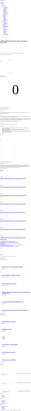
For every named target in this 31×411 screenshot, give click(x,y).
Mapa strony (3, 408)
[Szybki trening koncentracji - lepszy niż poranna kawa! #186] (4, 184)
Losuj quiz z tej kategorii (3, 168)
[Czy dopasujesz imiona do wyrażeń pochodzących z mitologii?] (5, 308)
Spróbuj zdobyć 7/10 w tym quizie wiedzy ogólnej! (12, 266)
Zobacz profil (2, 257)
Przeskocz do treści (2, 0)
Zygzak (3, 336)
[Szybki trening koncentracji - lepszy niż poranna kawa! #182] (4, 235)
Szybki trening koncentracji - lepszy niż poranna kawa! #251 (12, 212)
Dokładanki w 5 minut (6, 329)
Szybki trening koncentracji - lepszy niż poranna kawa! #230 (12, 195)
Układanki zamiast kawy (3, 76)
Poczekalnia (3, 5)
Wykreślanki (5, 27)
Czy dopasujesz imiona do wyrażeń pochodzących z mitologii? (15, 310)
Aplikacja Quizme (6, 34)
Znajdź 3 (5, 16)
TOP (2, 4)
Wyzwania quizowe (6, 12)
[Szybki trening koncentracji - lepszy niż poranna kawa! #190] (4, 201)
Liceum (4, 30)
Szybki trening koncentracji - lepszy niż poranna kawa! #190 (12, 203)
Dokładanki (5, 22)
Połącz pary (5, 24)
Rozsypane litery (6, 26)
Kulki (4, 19)
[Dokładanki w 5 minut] (5, 327)
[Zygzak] (5, 335)
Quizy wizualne (6, 8)
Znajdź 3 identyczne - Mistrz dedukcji (10, 344)
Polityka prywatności (4, 406)
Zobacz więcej (2, 313)
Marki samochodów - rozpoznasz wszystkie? (11, 275)
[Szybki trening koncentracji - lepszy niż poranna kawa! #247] (4, 226)
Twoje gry (8, 107)
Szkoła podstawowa (6, 29)
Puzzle (3, 21)
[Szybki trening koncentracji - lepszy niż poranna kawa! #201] (4, 218)
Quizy (3, 6)
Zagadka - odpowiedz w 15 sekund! (9, 283)
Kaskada (5, 18)
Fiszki (4, 13)
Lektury (3, 402)
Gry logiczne (3, 15)
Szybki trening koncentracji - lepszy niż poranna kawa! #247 (12, 229)
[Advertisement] (15, 58)
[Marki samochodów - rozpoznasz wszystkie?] (5, 273)
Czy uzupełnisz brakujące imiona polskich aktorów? (13, 301)
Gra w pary (5, 11)
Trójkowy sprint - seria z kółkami (9, 359)
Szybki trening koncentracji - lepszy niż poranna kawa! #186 (12, 187)
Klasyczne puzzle (6, 23)
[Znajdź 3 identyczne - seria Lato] (5, 350)
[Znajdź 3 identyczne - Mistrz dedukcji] (5, 342)
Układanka (1, 176)
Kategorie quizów (6, 14)
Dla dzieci (5, 28)
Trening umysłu (2, 163)
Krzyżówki (3, 25)
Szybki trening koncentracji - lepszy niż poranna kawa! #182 (12, 237)
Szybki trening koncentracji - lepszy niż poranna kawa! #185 (12, 178)
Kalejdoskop (5, 20)
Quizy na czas (5, 7)
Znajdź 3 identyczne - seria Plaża (9, 321)
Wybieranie (5, 10)
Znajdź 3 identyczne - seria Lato (8, 352)
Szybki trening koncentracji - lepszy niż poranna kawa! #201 (12, 220)
